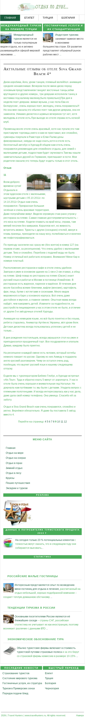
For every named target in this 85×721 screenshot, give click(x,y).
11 (62, 421)
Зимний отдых (14, 468)
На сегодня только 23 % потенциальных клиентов (44, 540)
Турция (49, 678)
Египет (49, 673)
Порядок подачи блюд (15, 693)
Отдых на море (15, 453)
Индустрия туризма (66, 34)
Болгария (50, 683)
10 (58, 421)
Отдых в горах (14, 463)
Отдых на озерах (16, 457)
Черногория (52, 688)
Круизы (10, 478)
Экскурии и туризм (16, 488)
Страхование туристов (15, 673)
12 (65, 421)
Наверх (80, 715)
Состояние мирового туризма (19, 678)
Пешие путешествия (18, 483)
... (15, 54)
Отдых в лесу (13, 473)
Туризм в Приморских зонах (18, 688)
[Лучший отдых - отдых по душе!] (42, 7)
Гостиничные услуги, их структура (22, 683)
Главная (10, 448)
